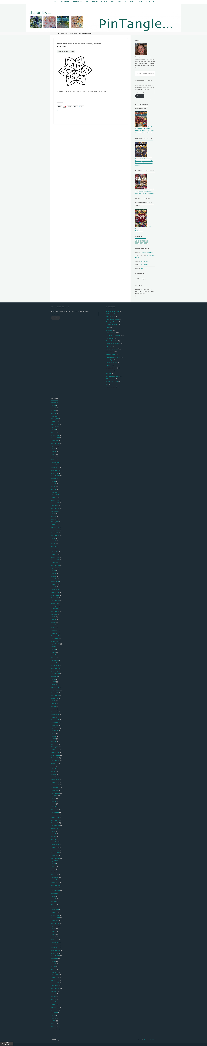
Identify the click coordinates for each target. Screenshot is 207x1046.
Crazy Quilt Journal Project (113, 335)
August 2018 (54, 603)
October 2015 (54, 671)
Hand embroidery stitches (113, 357)
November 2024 (55, 438)
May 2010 (53, 836)
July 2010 (53, 831)
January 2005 (54, 1004)
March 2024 (54, 459)
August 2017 (54, 614)
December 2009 (55, 850)
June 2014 (53, 703)
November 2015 (55, 668)
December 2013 (55, 720)
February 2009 (55, 877)
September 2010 (55, 825)
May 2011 (53, 804)
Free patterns (64, 33)
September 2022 (55, 508)
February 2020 (55, 581)
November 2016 (55, 638)
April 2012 (53, 774)
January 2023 (54, 497)
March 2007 (54, 939)
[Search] (154, 2)
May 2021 (53, 543)
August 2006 (54, 958)
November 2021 (55, 530)
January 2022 (54, 524)
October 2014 (54, 693)
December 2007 (55, 915)
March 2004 (54, 1026)
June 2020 (53, 573)
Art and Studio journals (112, 319)
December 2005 (55, 980)
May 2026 (53, 410)
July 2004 (53, 1015)
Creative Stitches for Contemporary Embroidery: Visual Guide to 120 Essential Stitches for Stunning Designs (144, 161)
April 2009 (53, 872)
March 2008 (54, 907)
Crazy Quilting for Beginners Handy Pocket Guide (143, 229)
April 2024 (53, 457)
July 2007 (53, 928)
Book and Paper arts (111, 324)
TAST (142, 268)
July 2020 (53, 570)
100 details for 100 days (112, 311)
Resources (109, 371)
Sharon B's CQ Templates (113, 376)
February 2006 (55, 975)
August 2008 (54, 893)
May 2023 (53, 486)
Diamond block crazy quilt (113, 343)
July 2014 (53, 701)
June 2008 (53, 899)
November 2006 (55, 950)
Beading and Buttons (112, 322)
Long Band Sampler (111, 368)
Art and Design (110, 316)
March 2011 (54, 809)
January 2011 (54, 815)
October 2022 (54, 505)
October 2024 (54, 440)
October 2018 (54, 598)
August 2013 (54, 730)
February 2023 (55, 495)
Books (108, 327)
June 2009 (53, 866)
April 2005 (53, 999)
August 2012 (54, 763)
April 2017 (53, 625)
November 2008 (55, 885)
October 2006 (54, 953)
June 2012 (53, 768)
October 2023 (54, 473)
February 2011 (55, 812)
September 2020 (55, 565)
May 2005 (53, 996)
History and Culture (111, 362)
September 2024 (55, 443)
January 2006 (54, 977)
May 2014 (53, 706)
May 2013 (53, 739)
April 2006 (53, 969)
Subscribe (140, 96)
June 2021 (53, 541)
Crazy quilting (110, 338)
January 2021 (54, 554)
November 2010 (55, 820)
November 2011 (55, 787)
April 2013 (53, 741)
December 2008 (55, 882)
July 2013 (53, 733)
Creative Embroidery (111, 341)
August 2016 (54, 646)
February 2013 (55, 747)
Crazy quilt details (111, 332)
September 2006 (55, 956)
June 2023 (53, 484)
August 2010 (54, 828)
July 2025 (53, 429)
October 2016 (54, 641)
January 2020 (54, 584)
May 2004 (53, 1021)
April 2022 (53, 516)
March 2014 (54, 712)
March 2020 (54, 579)
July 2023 (53, 481)
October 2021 (54, 533)
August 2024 (54, 446)
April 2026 (53, 413)
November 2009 (55, 853)
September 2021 (55, 535)
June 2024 (53, 451)
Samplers (108, 373)
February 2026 (55, 419)
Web (107, 384)
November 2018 (55, 595)
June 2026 (53, 408)
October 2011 (54, 790)
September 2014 (55, 695)
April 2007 (53, 937)
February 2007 (55, 942)
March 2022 (54, 519)
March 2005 (54, 1002)
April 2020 (53, 576)
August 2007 (54, 926)
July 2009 (53, 863)
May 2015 (53, 682)
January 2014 (54, 717)
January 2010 (54, 847)
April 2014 (53, 709)
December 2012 (55, 752)
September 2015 (55, 673)
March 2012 (54, 777)
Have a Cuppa (109, 360)
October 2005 (54, 985)
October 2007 (54, 920)
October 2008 (54, 888)
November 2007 (55, 918)
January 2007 (54, 945)
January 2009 (54, 880)
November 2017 (55, 608)
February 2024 (55, 462)
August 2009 (54, 861)
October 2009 (54, 855)
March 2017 (54, 627)
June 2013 (53, 736)
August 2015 (54, 676)
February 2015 (55, 684)
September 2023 (55, 476)
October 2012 (54, 758)
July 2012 (53, 766)
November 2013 (55, 722)
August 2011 (54, 796)
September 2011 (55, 793)
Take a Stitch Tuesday (112, 381)
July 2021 (53, 538)
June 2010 (53, 833)
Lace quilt (108, 365)
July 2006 (53, 961)
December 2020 (55, 557)
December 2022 (55, 500)
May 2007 (53, 934)
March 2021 (54, 549)
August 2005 (54, 991)
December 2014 (55, 687)
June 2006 (53, 964)
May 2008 (53, 901)
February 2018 (55, 606)
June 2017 (53, 619)
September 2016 (55, 644)
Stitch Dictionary (110, 379)
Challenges (109, 330)
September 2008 (55, 890)
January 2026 (54, 421)
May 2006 (53, 966)
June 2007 (53, 931)
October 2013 (54, 725)
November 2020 (55, 560)
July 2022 (53, 513)
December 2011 (55, 785)
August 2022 (54, 511)
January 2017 (54, 633)
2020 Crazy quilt (110, 314)
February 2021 (55, 552)
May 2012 (53, 771)
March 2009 (54, 874)
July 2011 (53, 798)
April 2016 (53, 655)
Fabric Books (109, 346)
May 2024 (53, 454)
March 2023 (54, 492)
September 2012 (55, 760)
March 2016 (54, 657)
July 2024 (53, 448)
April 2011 (53, 806)
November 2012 (55, 755)
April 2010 (53, 839)
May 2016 (53, 652)
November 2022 (55, 503)
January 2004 (54, 1029)
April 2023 (53, 489)
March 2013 (54, 744)
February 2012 (55, 779)
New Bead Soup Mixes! (147, 252)
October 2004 (54, 1010)
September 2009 (55, 858)
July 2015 (53, 679)
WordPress (153, 1040)
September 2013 (55, 728)
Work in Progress (111, 387)
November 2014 (55, 690)
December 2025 (55, 424)
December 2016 (55, 636)
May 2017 (53, 622)
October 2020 (54, 562)
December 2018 (55, 592)
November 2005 (55, 983)
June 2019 (53, 587)
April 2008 (53, 904)
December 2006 (55, 947)
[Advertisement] (76, 98)
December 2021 (55, 527)
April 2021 (53, 546)
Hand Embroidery (111, 354)
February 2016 (55, 660)
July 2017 (53, 617)
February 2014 (55, 714)
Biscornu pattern (63, 118)
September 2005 (55, 988)
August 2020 (54, 568)
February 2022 (55, 522)
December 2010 (55, 817)
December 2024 (55, 435)
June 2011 (53, 801)
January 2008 (54, 912)
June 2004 (53, 1018)
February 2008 (55, 909)
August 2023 (54, 478)
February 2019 (55, 589)
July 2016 (53, 649)
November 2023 (55, 470)
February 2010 (55, 844)
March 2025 (54, 432)
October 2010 (54, 823)
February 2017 (55, 630)
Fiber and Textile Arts (112, 349)
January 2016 (54, 663)
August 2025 (54, 427)
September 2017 (55, 611)
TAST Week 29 (144, 261)
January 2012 (54, 782)
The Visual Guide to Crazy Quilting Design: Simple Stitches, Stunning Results (144, 191)
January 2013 (54, 749)
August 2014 (54, 698)
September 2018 (55, 600)
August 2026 (54, 402)
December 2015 (55, 665)
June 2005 (53, 994)
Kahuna (146, 1040)
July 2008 (53, 896)
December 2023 (55, 467)
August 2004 (54, 1013)
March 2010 (54, 842)
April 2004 (53, 1023)
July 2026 (53, 405)
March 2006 (54, 972)
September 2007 (55, 923)
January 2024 (54, 465)
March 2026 (54, 416)
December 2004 (55, 1007)
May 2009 (53, 869)
